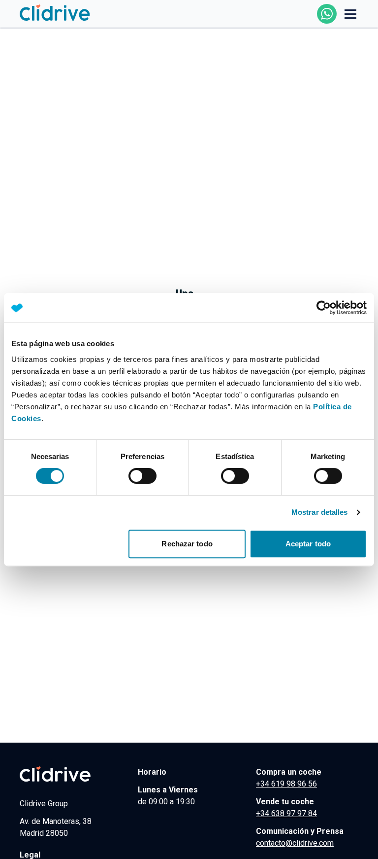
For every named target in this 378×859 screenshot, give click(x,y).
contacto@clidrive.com (295, 843)
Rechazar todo (186, 543)
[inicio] (55, 13)
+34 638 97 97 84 (286, 813)
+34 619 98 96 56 (286, 783)
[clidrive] (71, 774)
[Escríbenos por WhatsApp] (327, 14)
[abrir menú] (350, 14)
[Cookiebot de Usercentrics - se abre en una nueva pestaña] (324, 307)
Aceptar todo (308, 543)
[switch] (142, 476)
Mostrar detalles (319, 512)
